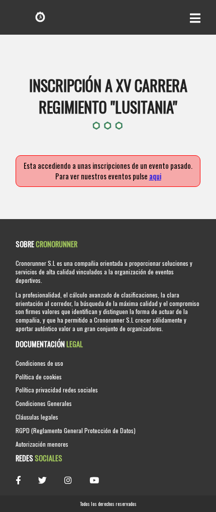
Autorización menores (42, 444)
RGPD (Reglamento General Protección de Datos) (76, 430)
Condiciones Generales (44, 403)
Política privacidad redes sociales (57, 389)
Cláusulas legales (37, 417)
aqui (155, 176)
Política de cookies (39, 376)
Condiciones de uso (39, 363)
